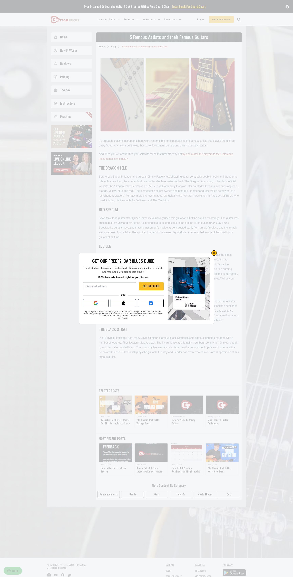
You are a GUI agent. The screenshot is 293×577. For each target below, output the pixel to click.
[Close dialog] (214, 253)
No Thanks (123, 318)
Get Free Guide (151, 286)
